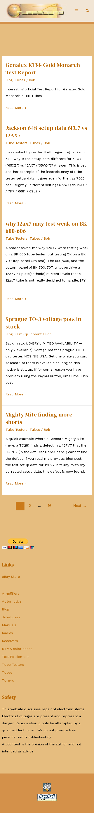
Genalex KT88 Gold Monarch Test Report (42, 68)
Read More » (15, 108)
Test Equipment (15, 657)
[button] (88, 11)
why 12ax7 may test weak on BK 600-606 (46, 227)
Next (80, 505)
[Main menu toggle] (76, 11)
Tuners (8, 680)
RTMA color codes (17, 649)
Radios (7, 633)
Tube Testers (13, 664)
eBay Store (11, 576)
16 (49, 505)
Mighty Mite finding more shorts (38, 418)
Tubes (7, 672)
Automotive (11, 601)
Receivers (10, 641)
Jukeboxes (11, 617)
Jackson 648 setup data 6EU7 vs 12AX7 (46, 131)
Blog (5, 609)
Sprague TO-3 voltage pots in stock (43, 322)
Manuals (9, 625)
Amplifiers (10, 593)
